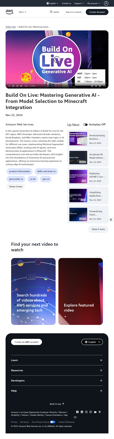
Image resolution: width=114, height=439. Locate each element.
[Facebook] (77, 412)
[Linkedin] (82, 412)
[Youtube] (95, 412)
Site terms (24, 422)
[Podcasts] (100, 412)
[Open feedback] (110, 219)
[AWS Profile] (106, 3)
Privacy (14, 422)
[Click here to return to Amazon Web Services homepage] (9, 13)
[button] (97, 12)
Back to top (55, 403)
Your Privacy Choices (40, 422)
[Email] (75, 417)
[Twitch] (91, 412)
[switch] (85, 125)
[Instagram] (86, 412)
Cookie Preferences (66, 422)
